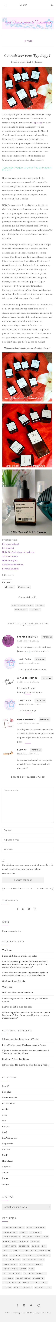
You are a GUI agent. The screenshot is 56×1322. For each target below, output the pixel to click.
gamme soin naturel (22, 605)
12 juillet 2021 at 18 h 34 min (28, 754)
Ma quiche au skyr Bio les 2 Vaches (32, 1064)
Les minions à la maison (18, 889)
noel (31, 1269)
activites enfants (35, 1228)
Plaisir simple (23, 1278)
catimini (35, 1241)
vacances (27, 1287)
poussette (38, 1278)
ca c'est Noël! (8, 1103)
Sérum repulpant (10, 544)
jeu (5, 1255)
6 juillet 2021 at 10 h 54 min (28, 682)
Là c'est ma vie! (9, 1138)
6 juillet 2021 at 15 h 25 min (29, 704)
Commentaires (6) (27, 597)
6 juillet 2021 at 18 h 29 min (28, 723)
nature (40, 605)
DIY (4, 1120)
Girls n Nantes (27, 678)
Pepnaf (22, 750)
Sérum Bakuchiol (11, 568)
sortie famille (40, 1283)
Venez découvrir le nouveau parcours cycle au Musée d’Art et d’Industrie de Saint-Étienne (25, 974)
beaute (23, 1232)
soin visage (21, 610)
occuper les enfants (34, 1273)
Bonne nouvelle (9, 1097)
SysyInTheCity (9, 1045)
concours (24, 1246)
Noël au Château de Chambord (17, 992)
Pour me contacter (11, 931)
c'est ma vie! (41, 1237)
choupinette (9, 1246)
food (4, 1132)
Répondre (47, 637)
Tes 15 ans (7, 950)
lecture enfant (42, 1255)
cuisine (5, 1109)
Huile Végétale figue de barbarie (18, 552)
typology (35, 610)
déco (4, 1115)
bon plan (27, 1237)
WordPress (46, 1313)
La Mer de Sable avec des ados (17, 1006)
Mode (5, 1155)
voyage (5, 1184)
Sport (5, 1178)
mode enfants (10, 1269)
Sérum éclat (8, 548)
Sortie (5, 1172)
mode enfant (35, 1264)
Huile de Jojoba (10, 560)
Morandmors (26, 719)
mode (23, 1264)
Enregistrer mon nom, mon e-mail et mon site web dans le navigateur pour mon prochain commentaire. (27, 869)
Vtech (48, 1287)
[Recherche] (52, 5)
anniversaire (10, 1232)
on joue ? (6, 1166)
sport (16, 1287)
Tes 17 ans (7, 987)
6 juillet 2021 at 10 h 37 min (28, 641)
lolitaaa (38, 62)
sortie (26, 1283)
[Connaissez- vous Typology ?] (27, 88)
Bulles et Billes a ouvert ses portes (19, 956)
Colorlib (26, 1313)
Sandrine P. (7, 1059)
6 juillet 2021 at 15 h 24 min (29, 663)
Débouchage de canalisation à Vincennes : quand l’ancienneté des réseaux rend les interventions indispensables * (26, 1015)
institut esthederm (40, 1251)
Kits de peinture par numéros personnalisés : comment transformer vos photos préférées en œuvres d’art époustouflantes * (26, 964)
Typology (37, 122)
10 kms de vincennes (13, 1228)
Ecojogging (44, 889)
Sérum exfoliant (10, 556)
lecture (27, 1255)
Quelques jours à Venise (14, 981)
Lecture (6, 1149)
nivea (23, 1269)
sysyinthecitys (27, 637)
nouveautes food (12, 1273)
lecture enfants (11, 1260)
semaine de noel (11, 1283)
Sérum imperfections (13, 564)
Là (24, 1260)
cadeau (24, 1241)
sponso (7, 1287)
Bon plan (6, 1091)
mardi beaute (10, 1264)
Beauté (28, 41)
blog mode (35, 1232)
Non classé (7, 1161)
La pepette (7, 1143)
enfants (6, 1126)
